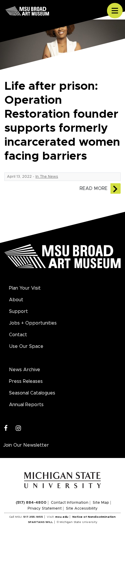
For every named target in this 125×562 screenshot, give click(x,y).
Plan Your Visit (25, 288)
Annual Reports (26, 404)
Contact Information (69, 503)
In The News (46, 177)
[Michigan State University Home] (62, 480)
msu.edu (61, 516)
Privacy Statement (45, 508)
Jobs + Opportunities (33, 323)
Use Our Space (26, 346)
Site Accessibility (82, 508)
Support (18, 311)
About (16, 299)
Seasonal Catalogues (32, 393)
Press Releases (26, 381)
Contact (18, 334)
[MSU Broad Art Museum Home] (62, 259)
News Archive (24, 369)
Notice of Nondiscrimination (94, 516)
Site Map (101, 503)
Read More (94, 188)
